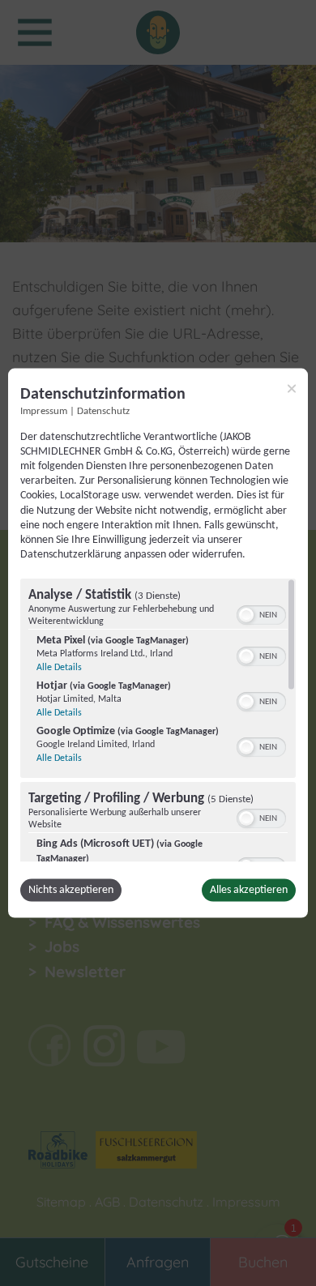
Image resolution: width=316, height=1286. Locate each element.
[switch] (261, 613)
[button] (246, 615)
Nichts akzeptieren (70, 890)
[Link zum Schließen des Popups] (292, 388)
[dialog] (158, 643)
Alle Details (59, 668)
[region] (158, 720)
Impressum (43, 411)
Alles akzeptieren (249, 890)
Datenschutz (103, 411)
